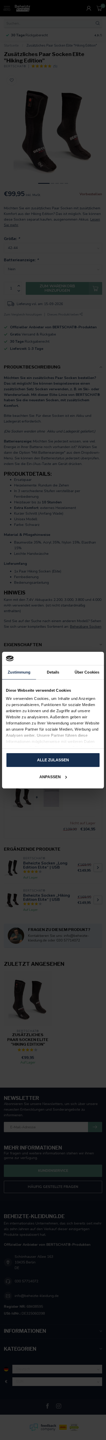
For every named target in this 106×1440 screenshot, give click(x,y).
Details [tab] (53, 672)
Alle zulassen (53, 760)
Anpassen (50, 777)
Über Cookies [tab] (87, 672)
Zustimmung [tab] (19, 672)
